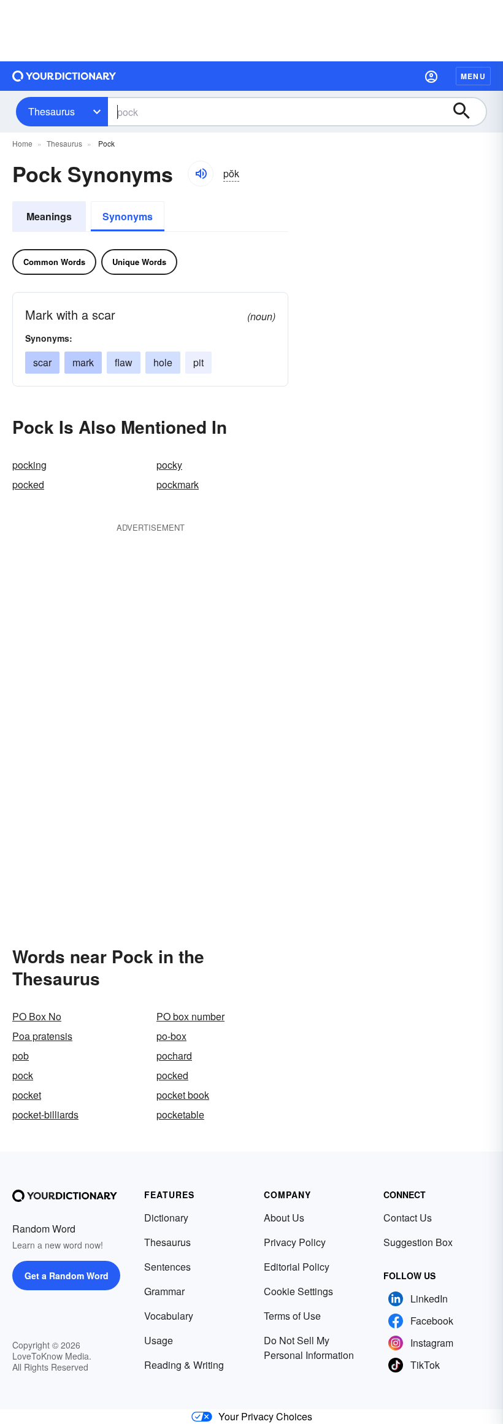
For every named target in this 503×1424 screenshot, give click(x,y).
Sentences (167, 1267)
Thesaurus (51, 111)
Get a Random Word (67, 1275)
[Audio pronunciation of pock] (200, 174)
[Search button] (467, 111)
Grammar (164, 1291)
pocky (169, 465)
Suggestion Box (418, 1242)
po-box (171, 1036)
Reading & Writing (184, 1365)
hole (162, 362)
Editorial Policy (296, 1267)
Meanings (49, 216)
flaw (123, 362)
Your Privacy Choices (265, 1416)
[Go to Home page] (64, 76)
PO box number (190, 1016)
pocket (26, 1095)
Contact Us (407, 1217)
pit (198, 362)
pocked (28, 484)
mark (83, 362)
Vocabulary (168, 1316)
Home (22, 143)
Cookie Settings (298, 1291)
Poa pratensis (42, 1036)
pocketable (180, 1114)
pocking (29, 465)
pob (20, 1056)
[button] (431, 76)
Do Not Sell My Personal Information (309, 1347)
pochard (174, 1056)
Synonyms (127, 216)
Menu (473, 76)
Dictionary (166, 1217)
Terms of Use (292, 1316)
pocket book (182, 1095)
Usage (158, 1340)
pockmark (177, 484)
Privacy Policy (295, 1242)
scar (42, 362)
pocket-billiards (45, 1114)
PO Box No (36, 1016)
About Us (284, 1217)
